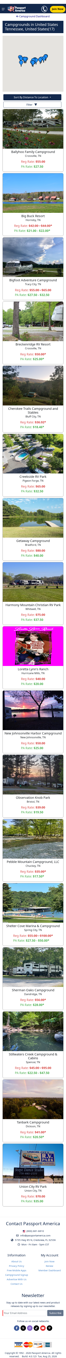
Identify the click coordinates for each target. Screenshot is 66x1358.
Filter (29, 104)
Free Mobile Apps (16, 1270)
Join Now (49, 1261)
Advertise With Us (16, 1279)
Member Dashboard (49, 1270)
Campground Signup (16, 1274)
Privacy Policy (16, 1265)
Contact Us (16, 1283)
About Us (16, 1261)
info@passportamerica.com (35, 1235)
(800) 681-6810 (35, 1231)
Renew (49, 1265)
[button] (21, 63)
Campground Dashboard (34, 16)
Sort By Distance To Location (31, 97)
